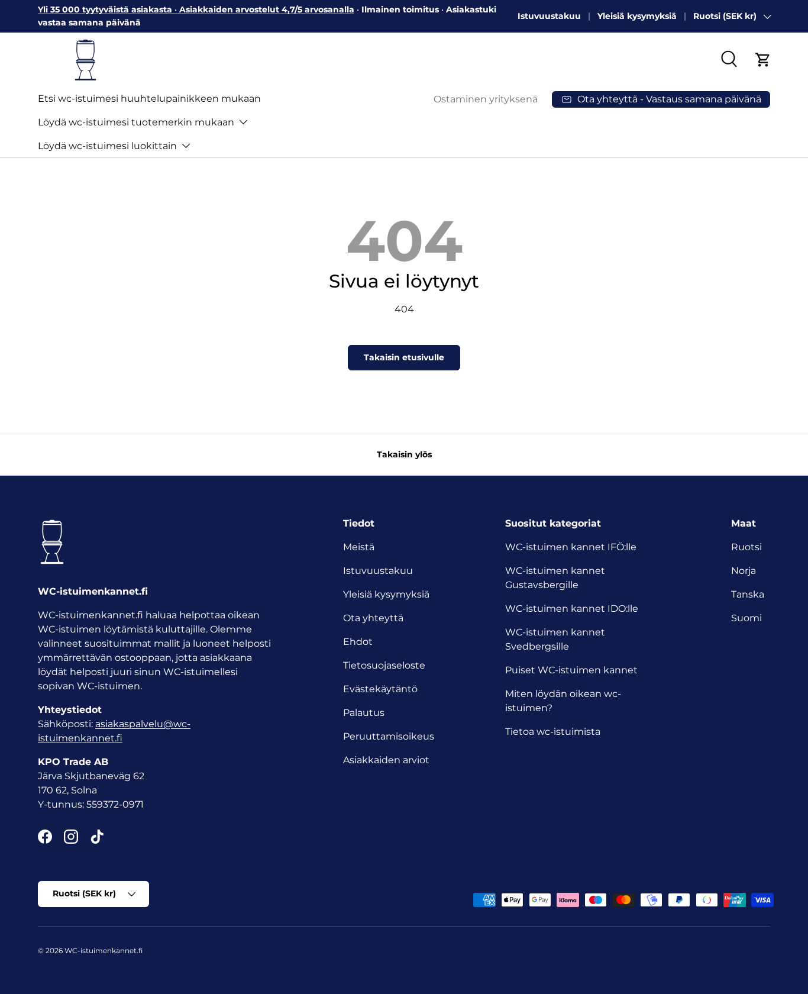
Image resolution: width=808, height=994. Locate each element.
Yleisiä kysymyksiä (637, 16)
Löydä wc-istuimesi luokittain (107, 145)
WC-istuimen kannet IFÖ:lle (570, 547)
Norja (743, 570)
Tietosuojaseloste (384, 665)
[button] (763, 60)
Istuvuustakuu (549, 16)
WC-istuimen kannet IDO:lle (571, 608)
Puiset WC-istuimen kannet (571, 670)
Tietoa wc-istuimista (552, 731)
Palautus (363, 712)
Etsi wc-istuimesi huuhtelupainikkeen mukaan (149, 98)
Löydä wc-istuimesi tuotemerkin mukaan (136, 122)
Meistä (358, 547)
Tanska (747, 594)
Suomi (746, 618)
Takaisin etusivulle (404, 357)
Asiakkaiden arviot (386, 760)
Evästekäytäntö (380, 689)
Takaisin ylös (404, 454)
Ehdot (358, 641)
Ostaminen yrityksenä (486, 99)
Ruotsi (746, 547)
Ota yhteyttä (373, 618)
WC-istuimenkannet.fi (103, 950)
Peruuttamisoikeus (388, 736)
